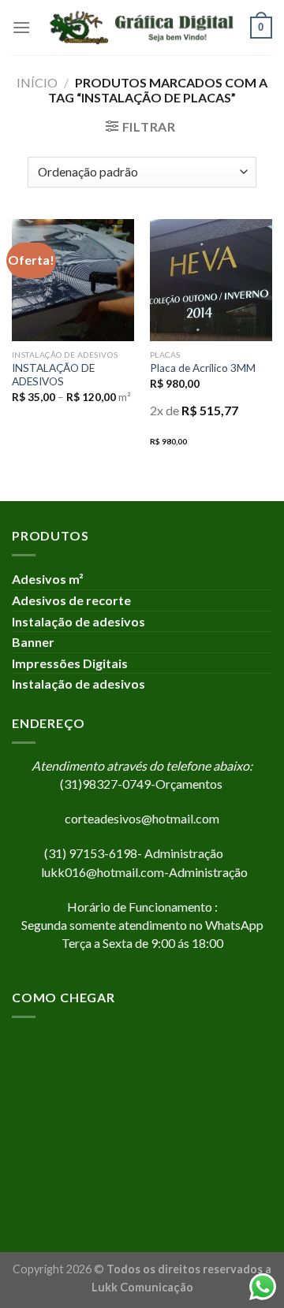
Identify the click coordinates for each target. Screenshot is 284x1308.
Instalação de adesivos (78, 621)
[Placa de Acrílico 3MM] (211, 280)
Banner (33, 641)
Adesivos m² (48, 578)
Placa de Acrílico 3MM (203, 368)
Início (37, 82)
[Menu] (21, 27)
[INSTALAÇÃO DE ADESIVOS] (73, 280)
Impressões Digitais (72, 663)
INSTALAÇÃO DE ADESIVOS (53, 375)
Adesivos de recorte (72, 600)
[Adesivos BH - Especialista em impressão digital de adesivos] (140, 27)
